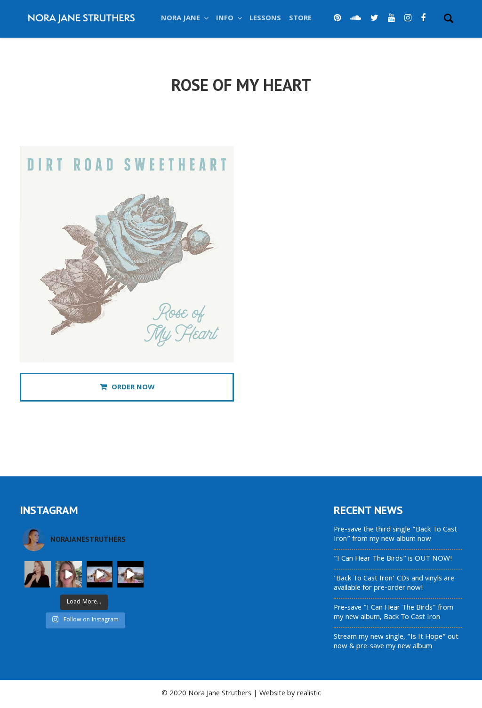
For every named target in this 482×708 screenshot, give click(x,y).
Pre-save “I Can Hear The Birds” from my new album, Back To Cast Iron (393, 613)
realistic (309, 694)
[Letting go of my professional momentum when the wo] (37, 574)
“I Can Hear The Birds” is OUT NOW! (393, 559)
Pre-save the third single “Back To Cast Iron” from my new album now (395, 535)
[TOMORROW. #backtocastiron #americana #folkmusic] (130, 574)
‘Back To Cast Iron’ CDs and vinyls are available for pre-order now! (394, 584)
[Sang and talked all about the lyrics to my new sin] (69, 574)
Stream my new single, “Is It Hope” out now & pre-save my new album (396, 642)
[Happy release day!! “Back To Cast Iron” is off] (100, 574)
